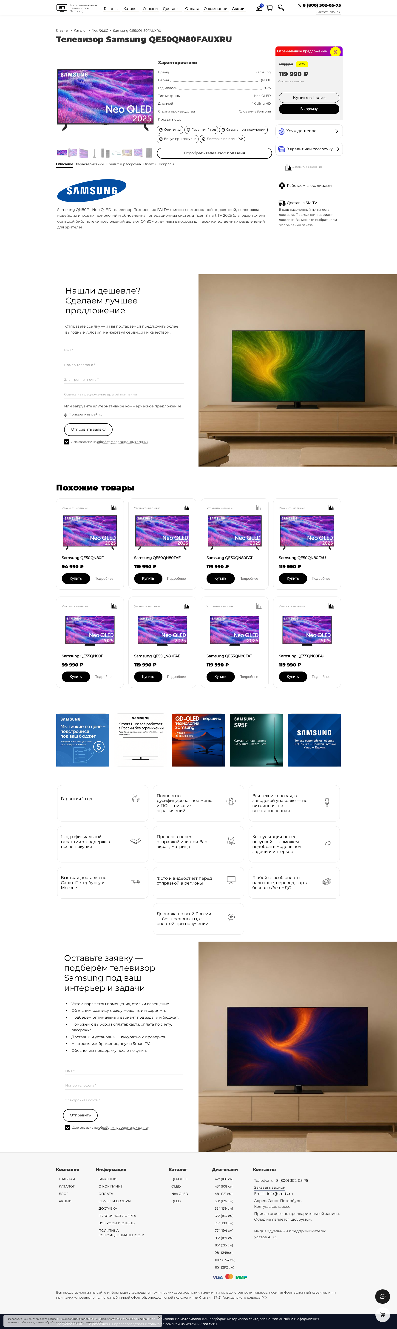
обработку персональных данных (122, 442)
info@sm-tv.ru (280, 1193)
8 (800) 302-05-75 (292, 1180)
